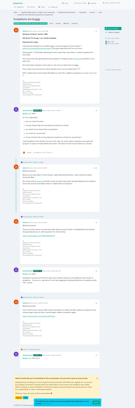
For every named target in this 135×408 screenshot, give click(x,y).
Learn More (46, 404)
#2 (96, 110)
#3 (96, 168)
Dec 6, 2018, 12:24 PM (40, 168)
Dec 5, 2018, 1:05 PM (40, 31)
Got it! (96, 402)
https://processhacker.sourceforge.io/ (37, 48)
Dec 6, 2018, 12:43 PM (40, 222)
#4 (96, 222)
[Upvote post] (88, 98)
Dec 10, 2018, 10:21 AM (54, 355)
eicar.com (78, 59)
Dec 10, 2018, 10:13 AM (41, 303)
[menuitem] (65, 3)
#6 (96, 303)
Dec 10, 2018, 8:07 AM (54, 271)
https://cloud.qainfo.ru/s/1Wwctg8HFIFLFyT (39, 236)
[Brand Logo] (18, 3)
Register (19, 398)
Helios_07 (25, 31)
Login (25, 398)
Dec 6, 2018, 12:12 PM (54, 110)
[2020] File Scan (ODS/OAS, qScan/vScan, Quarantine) (31, 23)
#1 (96, 31)
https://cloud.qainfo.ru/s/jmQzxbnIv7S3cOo (39, 316)
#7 (96, 355)
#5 (96, 271)
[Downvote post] (95, 98)
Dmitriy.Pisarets (28, 110)
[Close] (97, 378)
